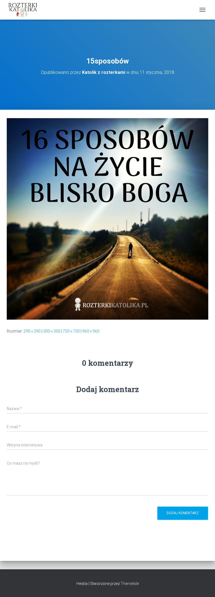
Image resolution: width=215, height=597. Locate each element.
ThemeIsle (130, 583)
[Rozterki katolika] (25, 10)
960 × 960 (90, 331)
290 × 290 (32, 331)
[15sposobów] (107, 218)
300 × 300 (51, 331)
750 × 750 (71, 331)
